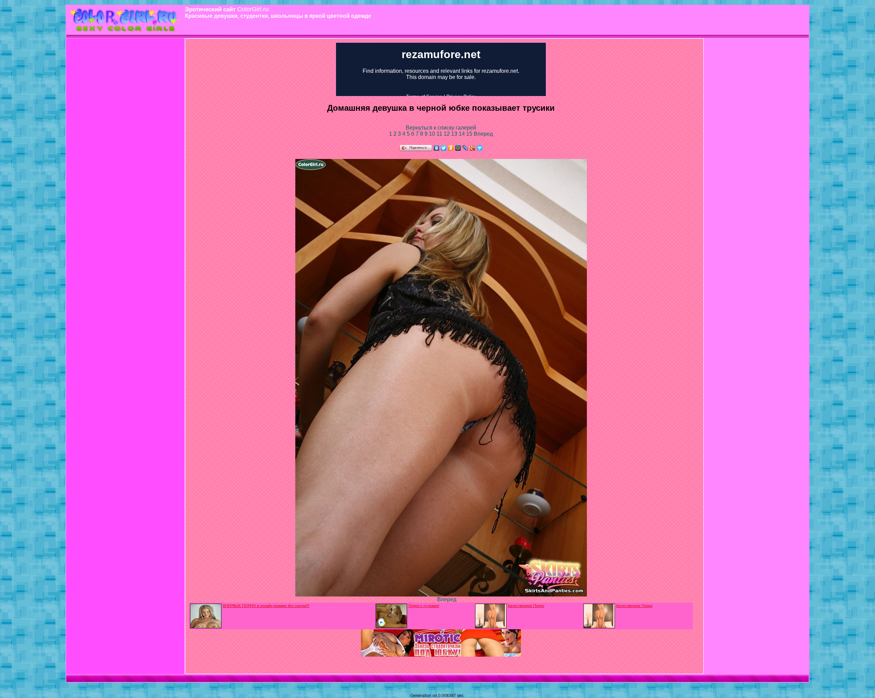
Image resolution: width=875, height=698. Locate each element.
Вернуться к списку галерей (441, 128)
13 (455, 134)
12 (447, 134)
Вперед (483, 134)
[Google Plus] (472, 148)
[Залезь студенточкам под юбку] (441, 655)
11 (440, 134)
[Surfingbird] (479, 148)
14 (462, 134)
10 (432, 134)
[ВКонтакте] (436, 148)
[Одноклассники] (451, 148)
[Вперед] (441, 595)
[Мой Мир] (458, 148)
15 (470, 134)
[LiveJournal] (465, 148)
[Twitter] (443, 148)
